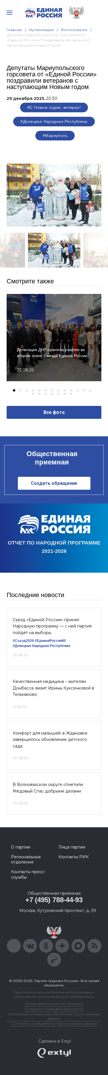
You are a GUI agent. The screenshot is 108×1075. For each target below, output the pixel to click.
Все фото (54, 412)
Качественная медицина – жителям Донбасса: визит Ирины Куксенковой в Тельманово (53, 688)
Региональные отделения (26, 859)
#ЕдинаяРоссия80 (50, 641)
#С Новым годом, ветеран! (54, 107)
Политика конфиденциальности (54, 1009)
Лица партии (71, 847)
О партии (20, 847)
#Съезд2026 (23, 641)
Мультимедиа (41, 30)
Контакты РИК (73, 856)
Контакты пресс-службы (28, 874)
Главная (14, 30)
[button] (14, 390)
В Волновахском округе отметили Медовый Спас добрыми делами (48, 787)
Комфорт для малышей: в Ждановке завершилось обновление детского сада (50, 740)
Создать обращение (54, 483)
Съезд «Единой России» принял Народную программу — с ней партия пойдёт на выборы (52, 626)
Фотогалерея (74, 30)
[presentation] (20, 195)
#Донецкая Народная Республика (53, 121)
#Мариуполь (55, 135)
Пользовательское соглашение (54, 1004)
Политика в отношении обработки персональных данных (54, 1016)
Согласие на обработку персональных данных (54, 1023)
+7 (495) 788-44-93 (54, 900)
